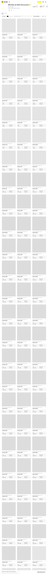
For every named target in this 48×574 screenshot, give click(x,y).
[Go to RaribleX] (39, 2)
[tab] (2, 13)
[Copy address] (9, 10)
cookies (7, 571)
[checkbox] (10, 16)
